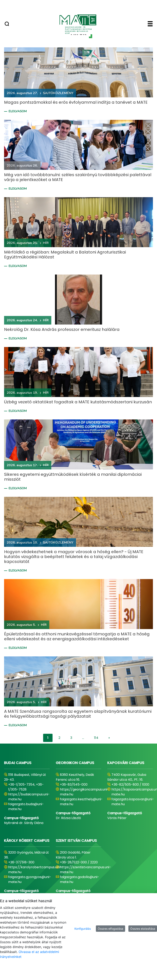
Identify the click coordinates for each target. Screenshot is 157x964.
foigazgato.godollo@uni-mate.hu (79, 879)
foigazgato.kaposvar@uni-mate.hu (132, 801)
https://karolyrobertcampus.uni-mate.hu (35, 869)
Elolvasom (18, 111)
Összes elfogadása (110, 928)
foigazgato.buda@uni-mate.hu (26, 806)
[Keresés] (7, 24)
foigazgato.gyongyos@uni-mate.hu (29, 879)
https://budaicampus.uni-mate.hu (29, 797)
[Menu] (150, 24)
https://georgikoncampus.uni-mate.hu (84, 792)
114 (96, 737)
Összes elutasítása (142, 928)
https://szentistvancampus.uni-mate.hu (85, 869)
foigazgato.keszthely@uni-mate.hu (81, 801)
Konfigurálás (82, 928)
